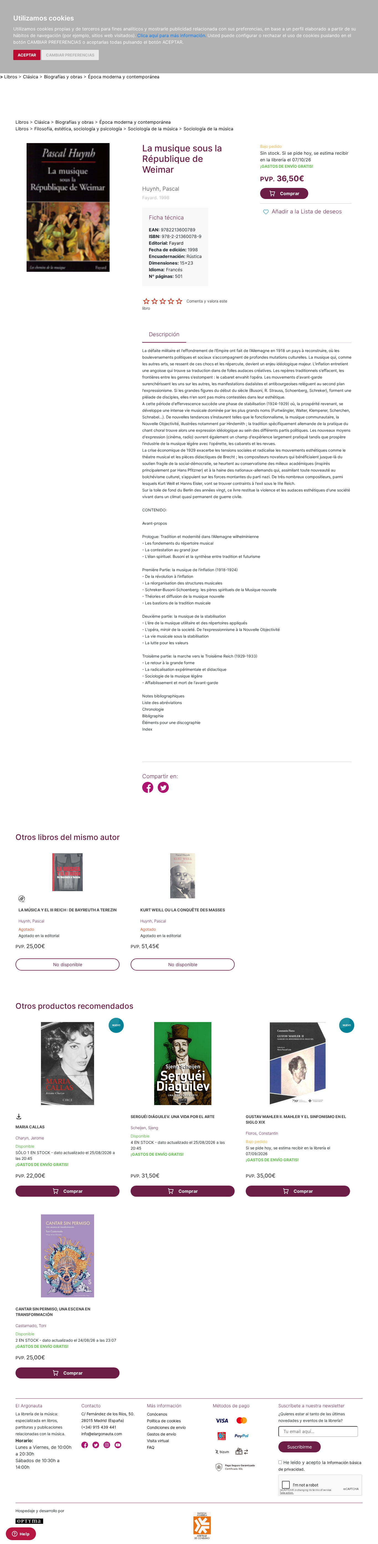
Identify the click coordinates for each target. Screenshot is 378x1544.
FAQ (150, 1447)
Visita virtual (158, 1440)
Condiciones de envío (166, 1427)
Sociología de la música (153, 128)
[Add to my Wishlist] (266, 212)
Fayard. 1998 (155, 197)
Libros (10, 76)
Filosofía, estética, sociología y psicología (78, 128)
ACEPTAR (27, 55)
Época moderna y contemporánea (123, 76)
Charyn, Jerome (29, 1138)
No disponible (67, 964)
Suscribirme (299, 1447)
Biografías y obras (63, 76)
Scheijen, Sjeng (144, 1127)
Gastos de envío (161, 1434)
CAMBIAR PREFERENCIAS (70, 55)
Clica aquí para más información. (171, 35)
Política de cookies (164, 1420)
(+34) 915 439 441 (98, 1427)
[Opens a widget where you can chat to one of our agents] (21, 1534)
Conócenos (157, 1414)
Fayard (176, 243)
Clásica (30, 76)
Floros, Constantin (262, 1133)
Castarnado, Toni (30, 1325)
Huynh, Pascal (31, 921)
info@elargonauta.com (101, 1433)
